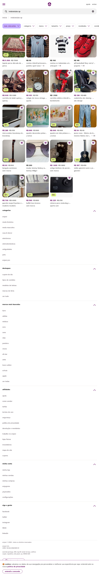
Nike (4, 338)
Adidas (4, 316)
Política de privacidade (10, 423)
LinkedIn (5, 533)
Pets (4, 254)
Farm (4, 310)
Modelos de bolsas (9, 285)
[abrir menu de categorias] (3, 4)
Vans (4, 332)
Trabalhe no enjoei (9, 434)
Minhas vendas (8, 475)
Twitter (4, 517)
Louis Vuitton (6, 365)
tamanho (55, 26)
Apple (4, 376)
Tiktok (4, 528)
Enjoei (4, 216)
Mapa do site (7, 450)
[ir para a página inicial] (49, 5)
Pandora (5, 343)
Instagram (6, 522)
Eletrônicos (6, 238)
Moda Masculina (8, 227)
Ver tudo (5, 296)
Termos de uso (7, 412)
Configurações (7, 497)
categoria (27, 26)
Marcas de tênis (8, 291)
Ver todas (5, 381)
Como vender (7, 401)
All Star (4, 354)
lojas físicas (6, 439)
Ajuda (4, 396)
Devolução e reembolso (11, 428)
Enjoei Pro (6, 260)
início (4, 17)
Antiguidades (7, 249)
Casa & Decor (7, 233)
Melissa (5, 321)
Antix (4, 359)
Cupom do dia (7, 274)
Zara (4, 327)
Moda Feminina (7, 222)
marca (41, 26)
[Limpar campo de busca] (93, 11)
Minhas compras (8, 481)
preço (68, 26)
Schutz (4, 370)
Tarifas (4, 406)
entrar (94, 4)
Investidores (7, 444)
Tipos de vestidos (8, 280)
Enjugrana (6, 486)
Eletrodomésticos (8, 244)
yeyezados (6, 491)
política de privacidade (16, 566)
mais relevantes (10, 26)
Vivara (4, 349)
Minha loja (6, 470)
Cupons (5, 455)
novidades (82, 26)
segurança (6, 417)
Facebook (5, 511)
